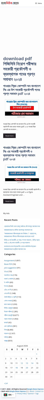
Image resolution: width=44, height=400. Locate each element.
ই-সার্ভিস (6, 282)
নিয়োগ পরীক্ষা (8, 311)
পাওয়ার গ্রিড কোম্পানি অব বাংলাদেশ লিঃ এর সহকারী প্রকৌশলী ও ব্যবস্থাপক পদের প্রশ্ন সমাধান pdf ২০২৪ (21, 153)
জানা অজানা (7, 304)
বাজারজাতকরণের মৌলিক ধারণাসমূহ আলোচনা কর (18, 230)
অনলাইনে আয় (8, 275)
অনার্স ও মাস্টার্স (8, 278)
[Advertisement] (22, 30)
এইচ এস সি (7, 289)
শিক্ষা (5, 329)
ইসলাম (6, 286)
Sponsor (31, 393)
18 (16, 367)
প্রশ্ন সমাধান (8, 319)
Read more (9, 136)
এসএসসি (7, 293)
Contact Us (39, 391)
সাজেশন (6, 333)
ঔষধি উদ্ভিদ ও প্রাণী (10, 297)
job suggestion (10, 268)
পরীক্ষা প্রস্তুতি (8, 315)
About (32, 391)
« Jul (6, 383)
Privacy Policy (22, 393)
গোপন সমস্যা (8, 300)
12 (22, 363)
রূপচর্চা (6, 322)
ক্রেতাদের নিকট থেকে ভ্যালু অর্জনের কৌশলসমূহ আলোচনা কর (22, 226)
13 (27, 363)
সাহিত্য (6, 337)
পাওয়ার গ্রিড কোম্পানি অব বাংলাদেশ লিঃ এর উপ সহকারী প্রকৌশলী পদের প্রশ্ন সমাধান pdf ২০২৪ (21, 90)
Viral (6, 271)
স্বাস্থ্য (6, 340)
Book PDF (8, 264)
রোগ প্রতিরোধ (8, 326)
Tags (37, 393)
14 (32, 363)
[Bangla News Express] (10, 3)
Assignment (9, 260)
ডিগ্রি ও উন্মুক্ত (8, 308)
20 (27, 367)
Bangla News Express (35, 389)
